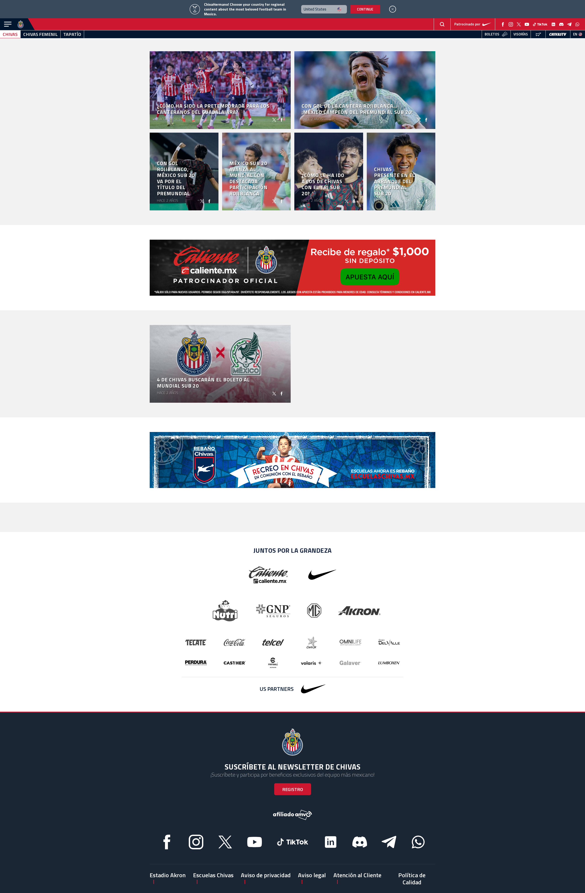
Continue (365, 9)
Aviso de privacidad (266, 875)
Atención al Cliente (357, 875)
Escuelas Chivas (213, 875)
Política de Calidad (411, 879)
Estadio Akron (168, 875)
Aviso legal (312, 875)
